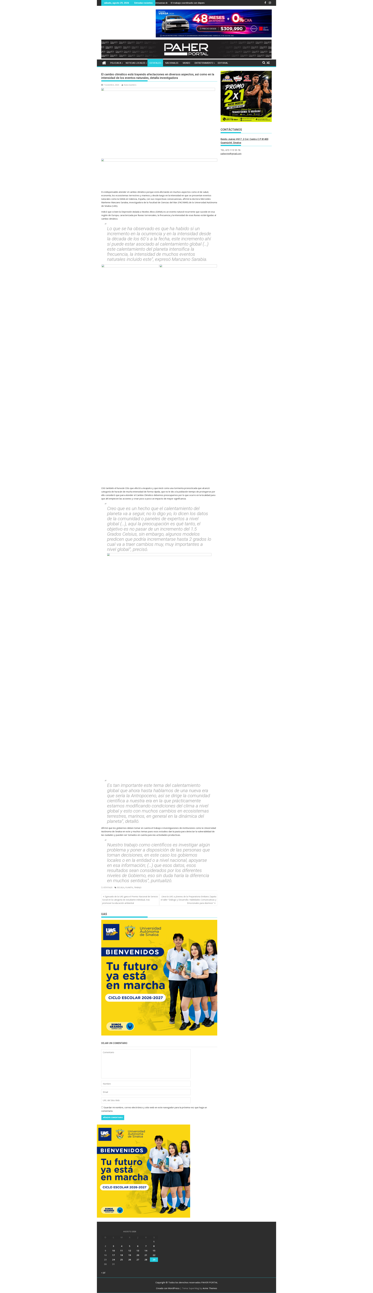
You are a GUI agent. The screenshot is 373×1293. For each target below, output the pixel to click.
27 (138, 1259)
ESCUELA (120, 887)
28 (146, 1259)
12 (129, 1250)
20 (138, 1255)
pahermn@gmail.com (231, 153)
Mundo (186, 63)
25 (121, 1259)
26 (129, 1259)
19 (129, 1255)
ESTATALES (155, 63)
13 (138, 1250)
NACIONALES (171, 63)
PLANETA (129, 887)
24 (113, 1259)
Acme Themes (210, 1288)
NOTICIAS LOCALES (135, 63)
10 (113, 1250)
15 (154, 1250)
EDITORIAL (223, 63)
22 (154, 1255)
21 (146, 1255)
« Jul (103, 1272)
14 (146, 1250)
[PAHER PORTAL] (104, 62)
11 (121, 1250)
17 (113, 1255)
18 (121, 1255)
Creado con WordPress (168, 1288)
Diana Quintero (130, 85)
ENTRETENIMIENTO (204, 63)
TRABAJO (137, 887)
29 (154, 1259)
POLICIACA (115, 63)
